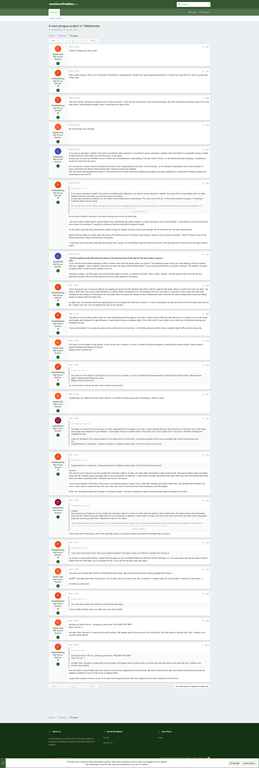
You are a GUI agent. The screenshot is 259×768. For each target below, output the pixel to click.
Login (160, 737)
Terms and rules (177, 758)
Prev (54, 40)
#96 (207, 543)
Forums (106, 737)
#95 (207, 500)
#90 (207, 341)
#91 (207, 365)
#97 (207, 569)
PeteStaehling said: (79, 424)
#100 (207, 645)
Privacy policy (191, 758)
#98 (207, 594)
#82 (207, 71)
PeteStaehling (57, 30)
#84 (207, 125)
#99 (207, 621)
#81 (207, 47)
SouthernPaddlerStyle (63, 758)
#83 (207, 98)
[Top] (205, 758)
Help (201, 758)
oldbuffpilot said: (78, 460)
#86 (207, 183)
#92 (207, 394)
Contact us (108, 743)
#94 (207, 455)
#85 (207, 149)
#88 (207, 285)
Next (93, 40)
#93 (207, 419)
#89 (207, 314)
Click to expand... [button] (139, 211)
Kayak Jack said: (78, 370)
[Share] (203, 47)
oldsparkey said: (78, 188)
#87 (207, 254)
